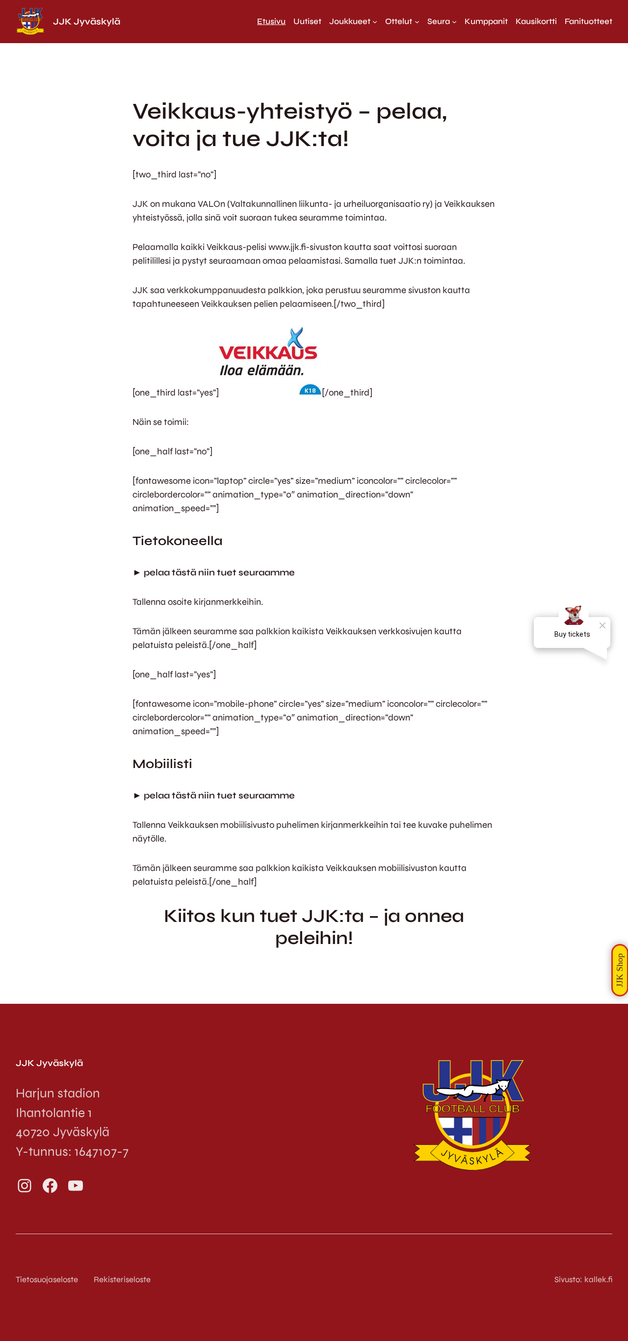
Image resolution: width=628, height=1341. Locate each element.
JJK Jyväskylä (86, 21)
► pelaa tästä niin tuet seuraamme (213, 572)
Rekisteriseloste (122, 1279)
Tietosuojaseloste (47, 1279)
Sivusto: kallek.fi (583, 1279)
